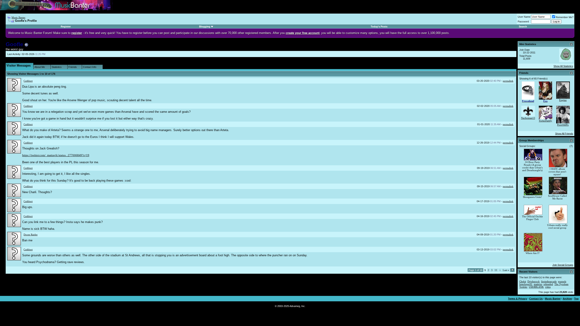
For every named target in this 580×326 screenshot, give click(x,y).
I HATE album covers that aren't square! (557, 172)
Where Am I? (532, 253)
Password (523, 21)
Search (523, 26)
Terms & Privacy (517, 298)
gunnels (562, 281)
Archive (567, 298)
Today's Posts (379, 26)
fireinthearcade (549, 281)
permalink (508, 80)
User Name (524, 16)
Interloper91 (525, 284)
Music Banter (18, 17)
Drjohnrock (533, 281)
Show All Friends (564, 133)
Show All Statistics (563, 66)
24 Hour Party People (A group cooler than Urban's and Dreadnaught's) (532, 166)
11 (496, 270)
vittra (548, 286)
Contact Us (536, 298)
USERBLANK (536, 286)
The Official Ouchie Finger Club (532, 218)
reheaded (548, 284)
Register (66, 26)
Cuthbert (28, 80)
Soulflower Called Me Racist (557, 197)
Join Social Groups (562, 265)
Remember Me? (564, 17)
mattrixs (538, 284)
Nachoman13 (528, 118)
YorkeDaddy (545, 120)
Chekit (522, 281)
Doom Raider (31, 234)
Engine (563, 100)
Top (576, 298)
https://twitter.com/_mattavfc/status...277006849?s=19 (55, 155)
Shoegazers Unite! (532, 197)
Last (506, 270)
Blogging (204, 26)
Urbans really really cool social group (557, 226)
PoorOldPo (563, 124)
